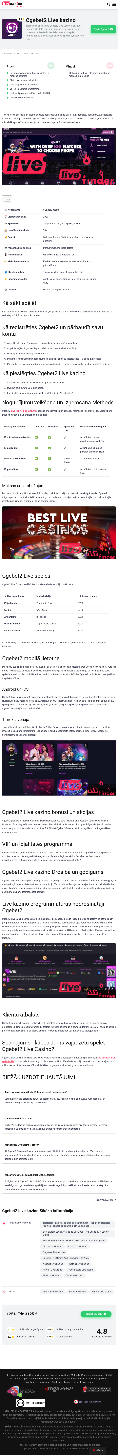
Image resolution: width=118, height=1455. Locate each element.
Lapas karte (28, 1378)
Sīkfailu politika (79, 1378)
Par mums (15, 1378)
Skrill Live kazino (51, 1275)
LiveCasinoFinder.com (10, 54)
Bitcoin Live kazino (52, 1246)
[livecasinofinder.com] (12, 4)
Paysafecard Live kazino (80, 1269)
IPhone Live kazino (101, 1291)
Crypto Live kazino (77, 1246)
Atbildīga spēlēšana (98, 1378)
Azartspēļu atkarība (61, 1382)
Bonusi (53, 1375)
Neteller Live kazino (79, 1264)
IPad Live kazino (77, 1291)
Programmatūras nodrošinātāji (97, 1375)
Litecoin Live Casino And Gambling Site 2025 (66, 1258)
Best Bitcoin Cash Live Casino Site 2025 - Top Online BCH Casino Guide (76, 1233)
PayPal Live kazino (52, 1269)
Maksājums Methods (69, 1375)
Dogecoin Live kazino (54, 1252)
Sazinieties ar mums (83, 1382)
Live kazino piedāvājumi (23, 411)
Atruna (66, 1378)
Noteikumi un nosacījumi (37, 1382)
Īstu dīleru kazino (14, 1375)
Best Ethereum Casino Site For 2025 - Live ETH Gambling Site (74, 1240)
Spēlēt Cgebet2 (102, 29)
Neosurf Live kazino (53, 1264)
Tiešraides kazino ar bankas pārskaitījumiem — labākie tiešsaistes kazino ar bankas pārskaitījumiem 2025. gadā (76, 1224)
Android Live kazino (53, 1291)
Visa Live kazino (74, 1275)
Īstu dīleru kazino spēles (36, 1375)
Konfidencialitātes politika (48, 1378)
